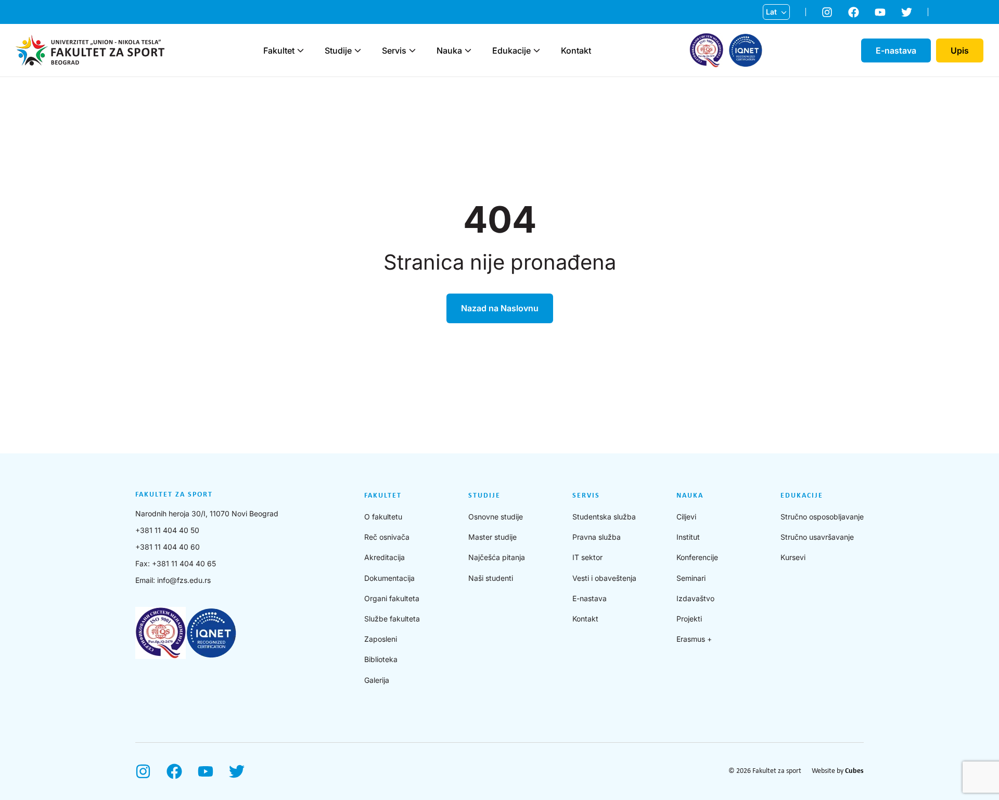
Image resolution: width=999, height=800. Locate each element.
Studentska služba (604, 516)
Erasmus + (694, 638)
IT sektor (587, 557)
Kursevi (792, 557)
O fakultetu (383, 516)
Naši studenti (490, 578)
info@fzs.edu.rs (184, 580)
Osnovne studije (495, 516)
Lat (771, 11)
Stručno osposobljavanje (822, 516)
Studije (338, 50)
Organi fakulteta (391, 598)
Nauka (449, 50)
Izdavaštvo (695, 598)
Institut (688, 536)
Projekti (689, 618)
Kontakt (576, 50)
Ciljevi (686, 516)
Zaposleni (380, 638)
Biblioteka (381, 659)
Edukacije (511, 50)
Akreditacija (384, 557)
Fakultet (278, 50)
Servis (394, 50)
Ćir (771, 28)
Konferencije (697, 557)
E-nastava (589, 598)
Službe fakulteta (392, 618)
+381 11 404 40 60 (167, 546)
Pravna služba (596, 536)
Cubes (854, 771)
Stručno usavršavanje (817, 536)
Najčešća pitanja (496, 557)
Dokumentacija (389, 578)
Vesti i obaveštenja (604, 578)
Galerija (376, 680)
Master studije (492, 536)
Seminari (691, 578)
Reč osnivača (386, 536)
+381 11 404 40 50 (167, 530)
